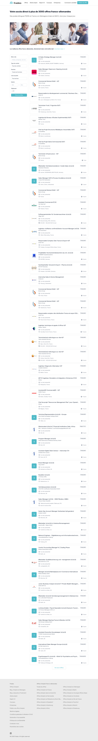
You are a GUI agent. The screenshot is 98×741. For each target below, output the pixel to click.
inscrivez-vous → (60, 49)
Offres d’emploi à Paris (43, 708)
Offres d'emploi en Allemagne (71, 687)
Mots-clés (13, 57)
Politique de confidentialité (17, 720)
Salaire (13, 82)
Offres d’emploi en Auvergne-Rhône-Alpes (75, 693)
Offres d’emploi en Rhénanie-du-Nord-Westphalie (49, 699)
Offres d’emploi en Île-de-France (72, 699)
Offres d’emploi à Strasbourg (71, 708)
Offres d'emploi (14, 687)
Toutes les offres (41, 687)
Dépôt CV (12, 699)
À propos (49, 2)
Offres (26, 2)
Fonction (13, 69)
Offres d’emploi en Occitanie (71, 696)
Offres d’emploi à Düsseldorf (45, 702)
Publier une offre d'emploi (17, 708)
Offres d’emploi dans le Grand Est (46, 693)
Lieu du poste (14, 75)
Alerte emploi (33, 2)
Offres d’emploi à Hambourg (45, 705)
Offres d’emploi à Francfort (70, 702)
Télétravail (13, 88)
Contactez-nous (14, 723)
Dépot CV (42, 2)
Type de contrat (15, 63)
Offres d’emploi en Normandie (45, 696)
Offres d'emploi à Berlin (69, 690)
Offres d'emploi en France (44, 690)
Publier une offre (83, 2)
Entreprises (57, 2)
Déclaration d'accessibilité (17, 717)
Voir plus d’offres (59, 667)
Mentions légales (14, 711)
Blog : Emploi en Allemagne (17, 690)
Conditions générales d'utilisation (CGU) (21, 714)
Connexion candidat (70, 2)
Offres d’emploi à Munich (70, 705)
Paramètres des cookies (17, 726)
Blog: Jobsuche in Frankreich (18, 693)
